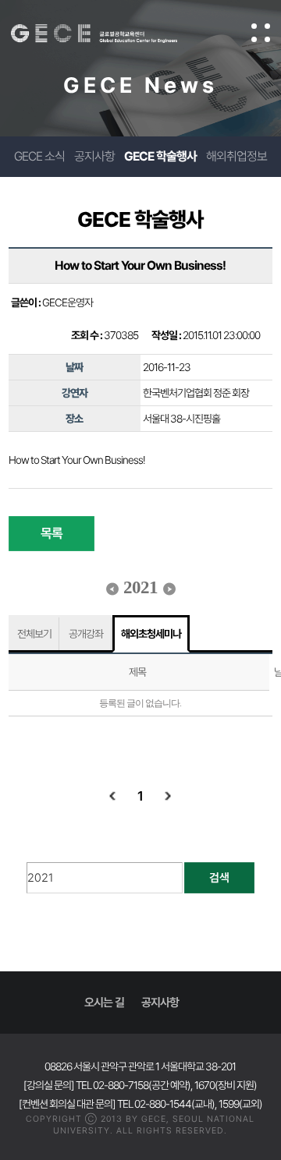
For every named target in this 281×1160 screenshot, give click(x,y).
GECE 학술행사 (160, 156)
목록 (51, 533)
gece (109, 33)
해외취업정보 (236, 156)
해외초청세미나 (151, 634)
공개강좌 (86, 634)
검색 (219, 878)
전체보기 (34, 634)
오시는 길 (104, 1003)
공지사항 (94, 156)
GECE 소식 (39, 156)
